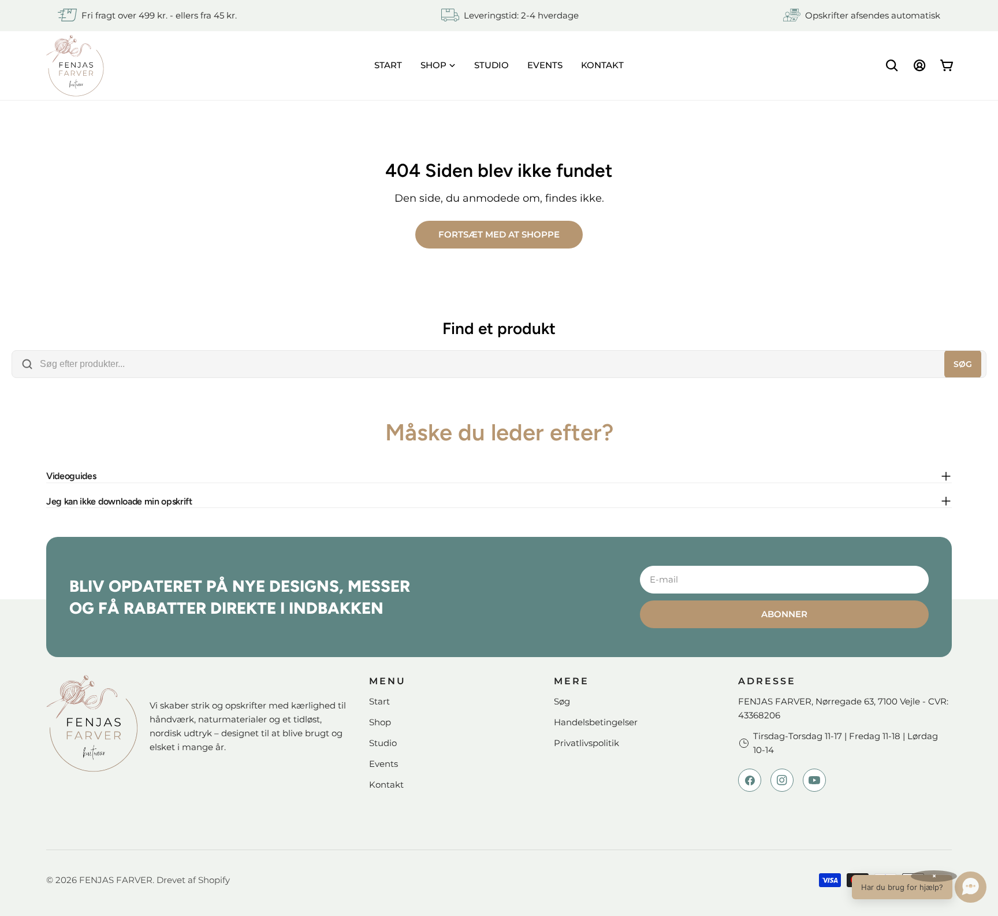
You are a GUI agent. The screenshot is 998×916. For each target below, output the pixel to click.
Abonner (784, 614)
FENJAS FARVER (115, 879)
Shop (380, 722)
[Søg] (891, 65)
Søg (963, 364)
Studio (383, 742)
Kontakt (386, 784)
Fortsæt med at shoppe (499, 234)
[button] (919, 887)
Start (379, 701)
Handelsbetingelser (596, 722)
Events (383, 763)
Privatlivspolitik (586, 742)
